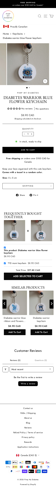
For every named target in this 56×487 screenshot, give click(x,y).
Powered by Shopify (28, 484)
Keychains (18, 33)
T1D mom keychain (17, 263)
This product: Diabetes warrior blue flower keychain (26, 251)
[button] (14, 108)
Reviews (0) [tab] (15, 360)
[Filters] (5, 369)
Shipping (18, 118)
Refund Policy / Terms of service (28, 432)
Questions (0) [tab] (41, 360)
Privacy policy (28, 437)
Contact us (28, 408)
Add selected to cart (28, 276)
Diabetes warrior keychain (41, 319)
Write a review (28, 383)
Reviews (28, 427)
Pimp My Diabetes (28, 92)
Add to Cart (14, 332)
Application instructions (28, 446)
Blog (28, 422)
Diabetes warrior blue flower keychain (22, 38)
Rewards (28, 442)
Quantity (28, 128)
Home (6, 33)
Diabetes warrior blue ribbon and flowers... (15, 319)
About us (28, 417)
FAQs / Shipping (28, 413)
